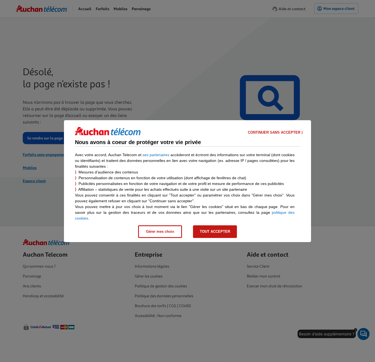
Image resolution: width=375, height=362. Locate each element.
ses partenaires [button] (155, 155)
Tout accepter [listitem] (215, 231)
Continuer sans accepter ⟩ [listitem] (275, 132)
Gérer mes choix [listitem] (160, 231)
